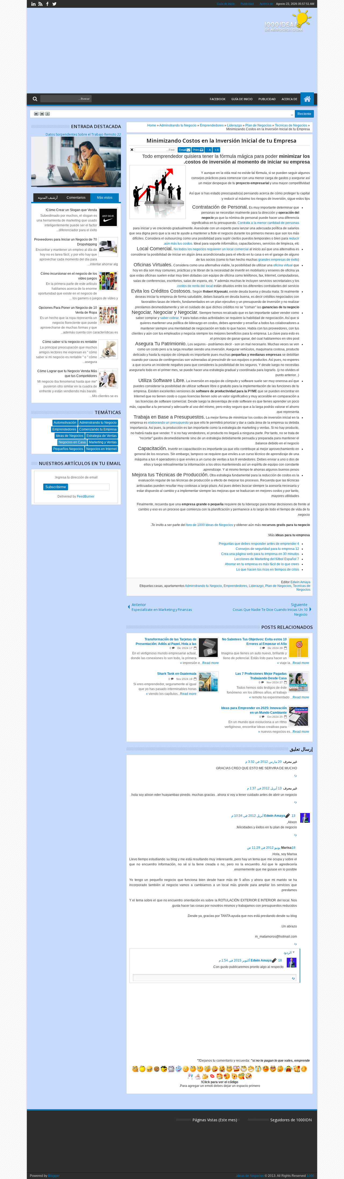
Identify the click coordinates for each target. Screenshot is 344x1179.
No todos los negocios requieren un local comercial (211, 249)
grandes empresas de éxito (278, 260)
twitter (54, 4)
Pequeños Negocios (68, 449)
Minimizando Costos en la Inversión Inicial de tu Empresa (221, 140)
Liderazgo (256, 586)
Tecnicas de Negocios (301, 588)
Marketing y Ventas (103, 442)
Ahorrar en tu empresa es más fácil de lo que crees (262, 564)
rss (40, 4)
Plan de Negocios (278, 586)
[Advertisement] (129, 50)
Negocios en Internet (101, 449)
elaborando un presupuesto (168, 423)
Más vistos (104, 197)
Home (307, 99)
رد (295, 775)
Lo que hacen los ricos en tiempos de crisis (267, 569)
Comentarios (76, 197)
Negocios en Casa (72, 442)
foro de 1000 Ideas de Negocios (209, 525)
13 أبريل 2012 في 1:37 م (264, 788)
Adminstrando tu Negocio (203, 586)
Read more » (293, 663)
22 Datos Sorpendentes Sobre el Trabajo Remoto (83, 134)
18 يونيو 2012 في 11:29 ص (271, 848)
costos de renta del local (195, 286)
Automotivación (65, 423)
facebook (47, 4)
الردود (288, 953)
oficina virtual (283, 265)
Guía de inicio (226, 3)
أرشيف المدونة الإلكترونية (48, 199)
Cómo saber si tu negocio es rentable (69, 342)
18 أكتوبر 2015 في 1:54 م (250, 960)
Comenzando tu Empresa (98, 429)
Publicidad (247, 3)
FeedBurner (85, 496)
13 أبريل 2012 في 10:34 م (263, 816)
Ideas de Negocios (69, 436)
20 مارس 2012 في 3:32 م (263, 762)
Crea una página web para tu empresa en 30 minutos (260, 554)
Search (35, 99)
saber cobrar (169, 318)
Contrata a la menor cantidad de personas (268, 223)
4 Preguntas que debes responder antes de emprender (259, 544)
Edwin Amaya (300, 582)
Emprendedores (235, 586)
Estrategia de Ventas (102, 436)
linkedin (33, 4)
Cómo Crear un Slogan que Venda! (71, 210)
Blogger (54, 1176)
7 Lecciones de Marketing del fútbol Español (266, 559)
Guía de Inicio (242, 99)
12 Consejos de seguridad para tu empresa (267, 549)
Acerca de (266, 3)
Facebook (217, 99)
